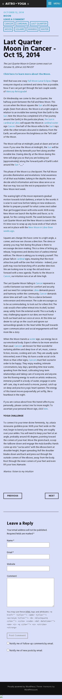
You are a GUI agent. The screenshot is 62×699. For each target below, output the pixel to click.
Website (11, 564)
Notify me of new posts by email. (26, 650)
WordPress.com (31, 689)
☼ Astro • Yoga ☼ (16, 3)
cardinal (22, 24)
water (44, 29)
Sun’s (51, 126)
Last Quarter (39, 24)
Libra (36, 290)
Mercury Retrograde (16, 91)
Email (10, 552)
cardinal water (51, 123)
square (20, 29)
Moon (7, 16)
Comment (12, 576)
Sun (40, 105)
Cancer (9, 24)
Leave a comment (14, 19)
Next (52, 496)
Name (10, 541)
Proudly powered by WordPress (21, 686)
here (45, 409)
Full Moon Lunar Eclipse (39, 81)
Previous (12, 496)
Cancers (18, 346)
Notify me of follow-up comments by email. (31, 644)
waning (32, 29)
